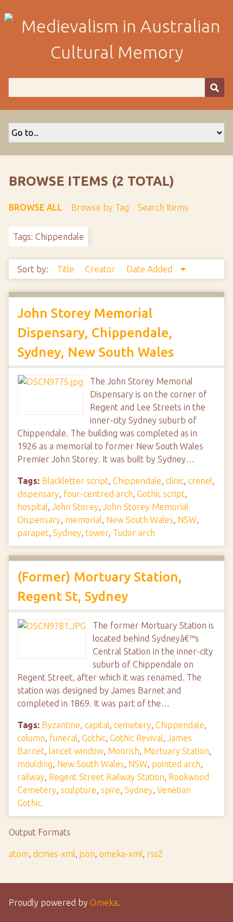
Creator (101, 269)
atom (19, 854)
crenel (200, 481)
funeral (63, 738)
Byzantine (61, 725)
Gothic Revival (136, 738)
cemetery (132, 725)
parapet (33, 533)
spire (110, 790)
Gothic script (161, 494)
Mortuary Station (176, 751)
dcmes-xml (54, 854)
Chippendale (137, 481)
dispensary (38, 494)
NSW (187, 520)
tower (97, 533)
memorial (83, 520)
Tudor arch (134, 533)
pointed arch (176, 764)
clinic (175, 481)
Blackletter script (75, 481)
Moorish (123, 751)
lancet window (76, 751)
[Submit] (214, 87)
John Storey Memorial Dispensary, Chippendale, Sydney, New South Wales (95, 332)
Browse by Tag (100, 207)
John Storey (75, 507)
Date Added (150, 269)
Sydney (67, 533)
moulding (35, 764)
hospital (32, 507)
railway (30, 777)
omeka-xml (121, 854)
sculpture (78, 790)
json (87, 854)
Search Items (163, 207)
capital (97, 725)
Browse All (35, 207)
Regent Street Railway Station (106, 777)
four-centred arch (98, 494)
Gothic (94, 738)
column (31, 738)
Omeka (104, 902)
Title (66, 269)
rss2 (155, 854)
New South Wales (139, 520)
